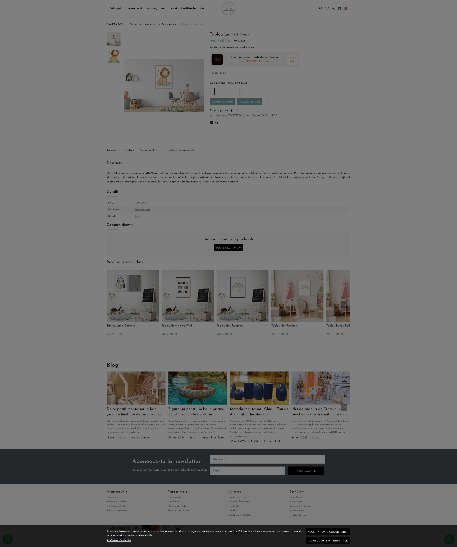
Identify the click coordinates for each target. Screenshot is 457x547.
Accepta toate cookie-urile (328, 532)
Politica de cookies (249, 531)
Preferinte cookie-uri (119, 540)
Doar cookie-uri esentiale (328, 541)
